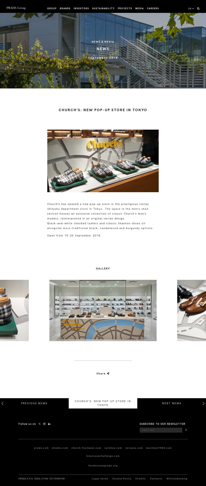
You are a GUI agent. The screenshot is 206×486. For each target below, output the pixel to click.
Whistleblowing (176, 478)
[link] (103, 374)
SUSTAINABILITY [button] (103, 8)
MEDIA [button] (139, 8)
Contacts (156, 478)
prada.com (41, 448)
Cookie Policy (121, 478)
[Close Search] (198, 9)
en (190, 8)
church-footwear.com (86, 448)
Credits (140, 478)
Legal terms (100, 478)
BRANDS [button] (65, 8)
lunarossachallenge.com (103, 456)
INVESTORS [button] (81, 8)
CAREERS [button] (153, 8)
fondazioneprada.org (103, 465)
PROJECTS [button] (125, 8)
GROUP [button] (52, 8)
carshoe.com (113, 448)
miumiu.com (60, 448)
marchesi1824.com (159, 448)
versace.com (134, 448)
